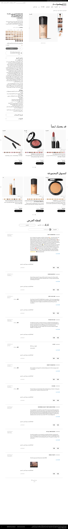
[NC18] (11, 31)
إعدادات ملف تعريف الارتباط (21, 526)
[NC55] (12, 39)
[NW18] (6, 31)
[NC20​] (61, 199)
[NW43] (7, 34)
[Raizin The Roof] (34, 152)
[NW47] (17, 39)
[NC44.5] (11, 34)
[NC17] (12, 31)
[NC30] (15, 33)
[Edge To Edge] (11, 152)
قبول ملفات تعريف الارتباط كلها (11, 526)
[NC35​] (54, 199)
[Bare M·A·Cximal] (54, 152)
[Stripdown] (19, 152)
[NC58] (11, 39)
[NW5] (11, 36)
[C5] (15, 37)
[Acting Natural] (62, 152)
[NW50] (14, 36)
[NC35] (7, 33)
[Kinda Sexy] (50, 152)
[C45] (14, 37)
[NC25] (22, 33)
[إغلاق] (1, 527)
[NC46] (20, 36)
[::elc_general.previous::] (65, 152)
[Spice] (16, 152)
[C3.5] (12, 33)
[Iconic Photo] (56, 152)
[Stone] (6, 152)
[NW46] (17, 36)
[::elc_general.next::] (45, 152)
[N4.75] (22, 37)
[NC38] (22, 34)
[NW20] (20, 33)
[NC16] (14, 31)
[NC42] (17, 34)
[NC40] (20, 34)
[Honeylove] (52, 152)
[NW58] (19, 40)
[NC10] (22, 31)
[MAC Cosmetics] (59, 4)
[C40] (19, 37)
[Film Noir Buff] (29, 152)
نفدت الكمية (11, 48)
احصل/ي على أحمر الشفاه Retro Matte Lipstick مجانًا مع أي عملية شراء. (56, 0)
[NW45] (6, 34)
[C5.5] (12, 37)
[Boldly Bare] (18, 152)
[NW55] (6, 39)
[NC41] (19, 34)
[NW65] (15, 40)
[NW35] (7, 37)
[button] (34, 258)
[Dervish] (12, 152)
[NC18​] (62, 199)
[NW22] (19, 33)
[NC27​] (57, 199)
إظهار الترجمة (58, 253)
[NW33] (9, 37)
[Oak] (9, 152)
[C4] (20, 37)
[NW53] (15, 39)
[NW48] (15, 36)
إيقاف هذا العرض (22, 267)
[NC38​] (50, 199)
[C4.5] (15, 34)
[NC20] (7, 31)
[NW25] (11, 33)
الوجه (58, 10)
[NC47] (19, 36)
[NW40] (9, 34)
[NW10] (20, 31)
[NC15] (15, 31)
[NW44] (6, 37)
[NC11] (6, 199)
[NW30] (11, 37)
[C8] (22, 39)
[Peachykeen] (36, 152)
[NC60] (9, 39)
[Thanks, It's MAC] (26, 152)
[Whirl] (14, 152)
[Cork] (7, 152)
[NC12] (9, 36)
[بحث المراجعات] (50, 229)
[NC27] (17, 33)
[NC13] (17, 31)
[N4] (19, 31)
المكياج (61, 10)
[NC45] (22, 36)
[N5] (17, 37)
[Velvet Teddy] (47, 152)
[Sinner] (41, 152)
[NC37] (6, 33)
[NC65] (22, 40)
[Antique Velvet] (31, 152)
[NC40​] (49, 199)
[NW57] (20, 40)
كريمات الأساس (55, 10)
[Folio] (61, 152)
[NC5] (12, 36)
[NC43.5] (14, 34)
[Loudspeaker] (39, 152)
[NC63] (7, 39)
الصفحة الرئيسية (64, 10)
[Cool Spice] (4, 152)
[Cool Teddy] (57, 152)
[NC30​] (56, 199)
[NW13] (7, 36)
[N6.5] (9, 33)
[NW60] (17, 40)
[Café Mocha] (49, 152)
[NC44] (12, 34)
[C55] (14, 39)
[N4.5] (6, 36)
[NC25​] (59, 199)
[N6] (14, 33)
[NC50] (19, 39)
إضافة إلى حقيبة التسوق (61, 163)
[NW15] (9, 31)
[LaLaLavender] (27, 152)
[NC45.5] (20, 39)
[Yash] (59, 152)
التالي (34, 481)
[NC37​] (52, 199)
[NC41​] (47, 199)
